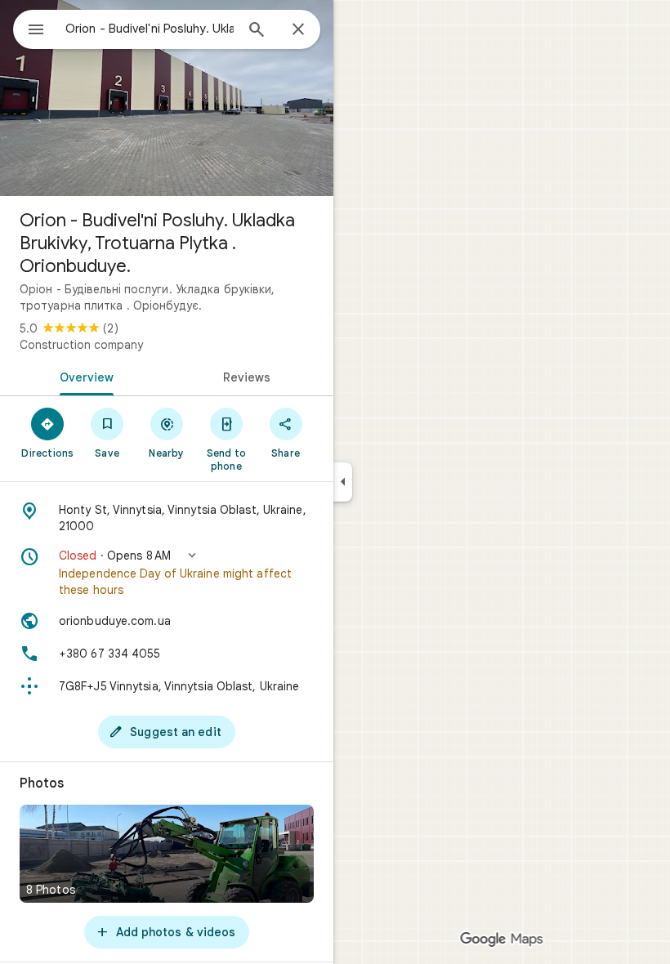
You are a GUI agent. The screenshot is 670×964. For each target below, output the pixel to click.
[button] (166, 573)
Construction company (81, 344)
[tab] (83, 375)
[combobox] (149, 28)
